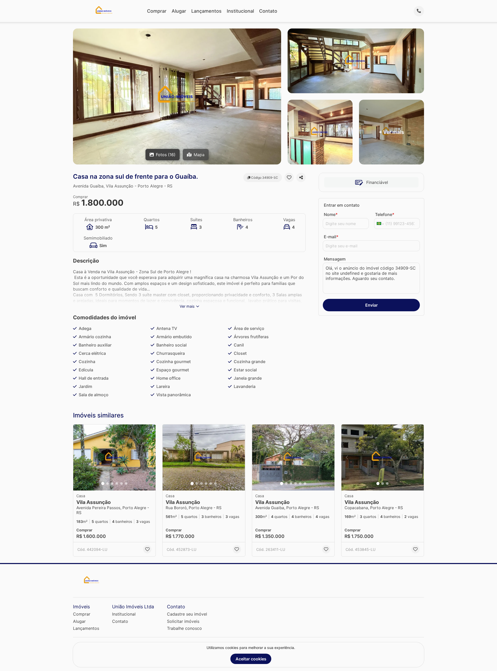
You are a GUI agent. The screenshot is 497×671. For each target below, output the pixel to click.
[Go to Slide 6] (126, 483)
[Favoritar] (289, 177)
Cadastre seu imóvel (187, 614)
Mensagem (335, 259)
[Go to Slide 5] (121, 483)
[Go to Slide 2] (107, 483)
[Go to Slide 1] (102, 483)
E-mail (331, 236)
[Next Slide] (150, 457)
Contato (268, 11)
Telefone (384, 214)
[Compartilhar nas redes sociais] (301, 177)
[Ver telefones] (419, 11)
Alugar (179, 11)
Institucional (240, 11)
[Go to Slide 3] (112, 483)
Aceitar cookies (251, 658)
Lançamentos (206, 11)
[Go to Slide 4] (116, 483)
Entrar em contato (342, 205)
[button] (114, 457)
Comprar (156, 11)
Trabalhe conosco (184, 628)
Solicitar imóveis (183, 621)
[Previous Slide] (78, 457)
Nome (331, 214)
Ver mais (187, 306)
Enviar (371, 305)
